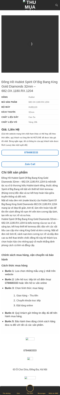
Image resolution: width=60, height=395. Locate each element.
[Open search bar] (56, 5)
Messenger (42, 393)
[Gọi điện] (30, 389)
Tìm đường (6, 393)
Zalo (18, 393)
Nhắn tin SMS (53, 393)
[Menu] (4, 5)
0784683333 (11, 283)
